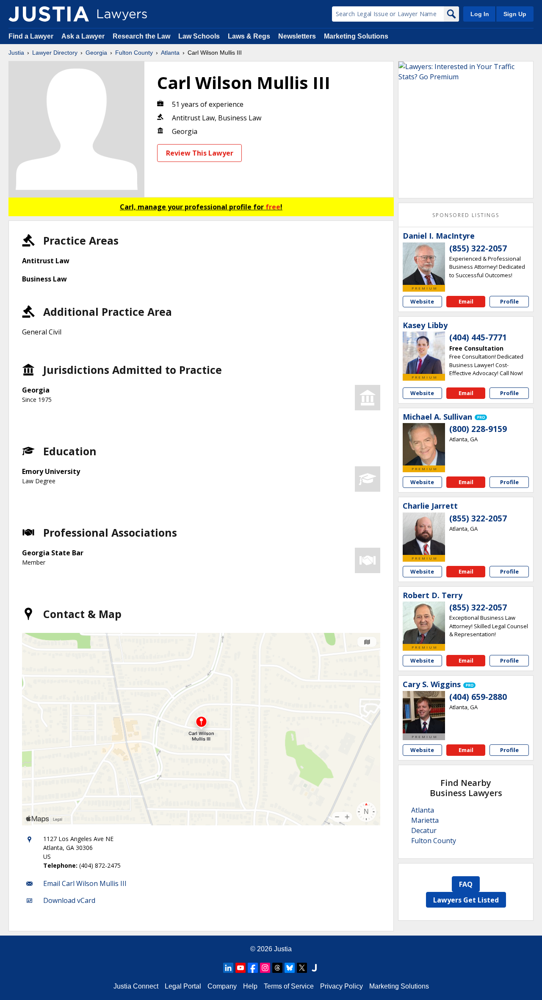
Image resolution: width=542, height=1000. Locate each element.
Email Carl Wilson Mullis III (85, 883)
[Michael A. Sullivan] (424, 444)
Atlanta (170, 52)
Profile (509, 301)
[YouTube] (240, 968)
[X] (302, 968)
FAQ (466, 884)
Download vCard (69, 900)
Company (222, 986)
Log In (479, 14)
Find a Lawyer (30, 36)
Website (422, 301)
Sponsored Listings (465, 215)
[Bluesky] (290, 968)
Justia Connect (135, 986)
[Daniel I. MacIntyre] (424, 263)
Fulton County (134, 52)
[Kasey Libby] (424, 352)
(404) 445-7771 (478, 337)
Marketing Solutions (356, 36)
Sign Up (514, 14)
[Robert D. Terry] (424, 623)
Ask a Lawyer (83, 36)
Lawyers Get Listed (466, 900)
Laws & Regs (249, 36)
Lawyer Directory (54, 52)
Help (250, 986)
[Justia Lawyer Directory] (48, 14)
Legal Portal (183, 986)
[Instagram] (265, 968)
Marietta (425, 820)
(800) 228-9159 (478, 429)
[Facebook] (253, 968)
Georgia (96, 52)
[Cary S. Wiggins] (424, 712)
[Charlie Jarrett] (424, 534)
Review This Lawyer (199, 153)
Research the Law (141, 36)
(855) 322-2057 (478, 248)
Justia (16, 52)
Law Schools (199, 36)
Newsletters (297, 36)
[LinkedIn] (228, 968)
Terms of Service (289, 986)
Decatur (424, 830)
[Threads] (277, 968)
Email (466, 301)
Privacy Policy (341, 986)
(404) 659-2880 (478, 696)
